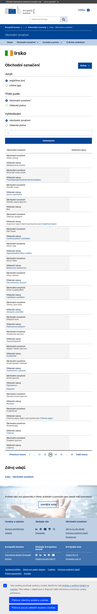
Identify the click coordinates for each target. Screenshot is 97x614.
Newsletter (40, 533)
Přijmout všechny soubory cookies (30, 600)
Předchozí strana (17, 454)
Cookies (51, 569)
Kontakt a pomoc (51, 42)
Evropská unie (72, 559)
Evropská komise (12, 27)
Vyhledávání (63, 19)
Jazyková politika (12, 569)
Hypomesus (11, 385)
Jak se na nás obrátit (75, 529)
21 (39, 454)
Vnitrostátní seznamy (37, 27)
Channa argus (46, 418)
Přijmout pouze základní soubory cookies (33, 607)
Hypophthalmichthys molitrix (19, 253)
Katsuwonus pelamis (15, 327)
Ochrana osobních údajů (77, 533)
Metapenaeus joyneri (15, 165)
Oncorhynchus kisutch (16, 283)
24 (56, 454)
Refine (83, 66)
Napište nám (48, 504)
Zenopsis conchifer (14, 312)
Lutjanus (10, 448)
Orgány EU (71, 555)
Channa (10, 433)
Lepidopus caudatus (15, 297)
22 (45, 454)
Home (10, 42)
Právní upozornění (13, 574)
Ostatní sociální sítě (44, 559)
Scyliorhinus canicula (16, 371)
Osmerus (10, 389)
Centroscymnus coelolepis (18, 238)
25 (61, 454)
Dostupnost (71, 537)
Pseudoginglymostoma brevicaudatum (23, 180)
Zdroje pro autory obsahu (34, 569)
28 (72, 454)
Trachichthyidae (13, 341)
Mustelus (10, 404)
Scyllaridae (11, 356)
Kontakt (27, 574)
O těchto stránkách (75, 42)
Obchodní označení (26, 42)
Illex (8, 209)
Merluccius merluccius (16, 268)
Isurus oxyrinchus (14, 194)
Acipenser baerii (49, 224)
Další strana (82, 454)
